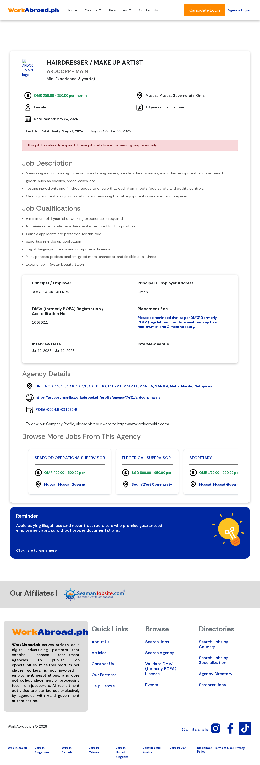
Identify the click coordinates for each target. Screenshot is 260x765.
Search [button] (91, 10)
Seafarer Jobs (212, 684)
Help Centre (103, 686)
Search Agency (159, 652)
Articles (99, 652)
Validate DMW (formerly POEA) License (160, 668)
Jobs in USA (178, 747)
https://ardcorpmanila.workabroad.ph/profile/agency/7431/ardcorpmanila (98, 397)
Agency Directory (215, 673)
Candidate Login (204, 10)
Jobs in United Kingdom (122, 752)
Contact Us (148, 10)
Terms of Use (223, 748)
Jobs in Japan (17, 747)
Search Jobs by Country (213, 644)
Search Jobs (157, 642)
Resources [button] (118, 10)
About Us (101, 642)
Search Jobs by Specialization (213, 660)
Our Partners (104, 674)
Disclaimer (204, 748)
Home (72, 10)
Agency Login (239, 10)
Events (151, 684)
